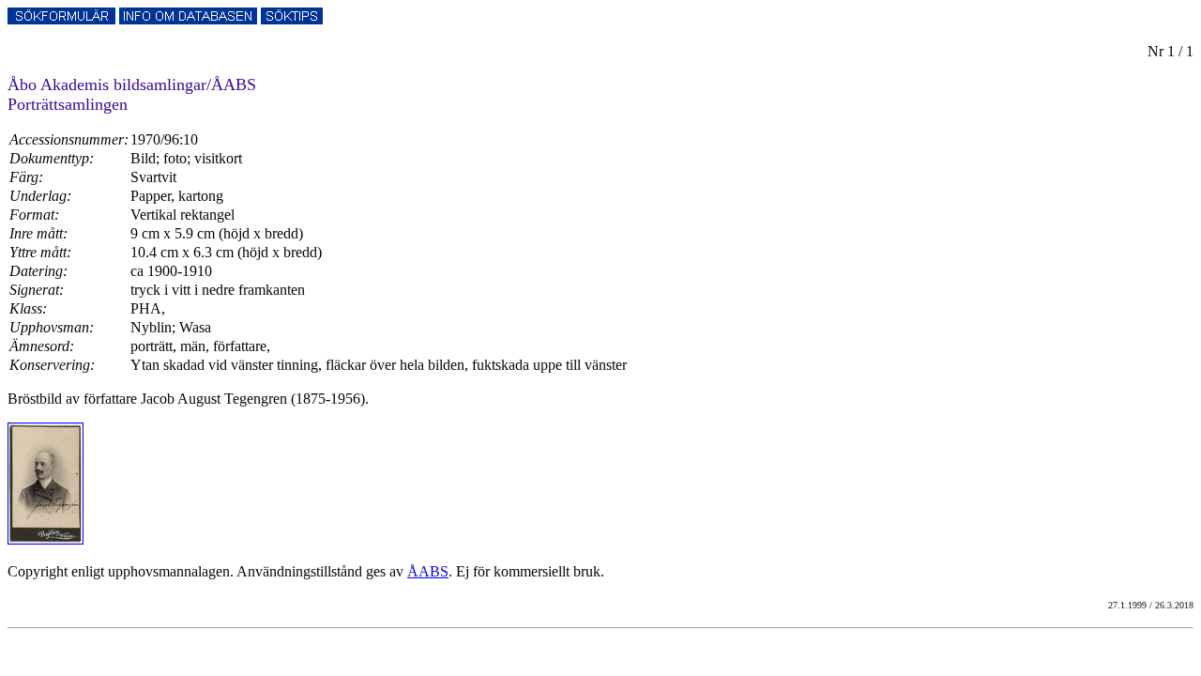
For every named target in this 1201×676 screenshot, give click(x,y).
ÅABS (427, 571)
